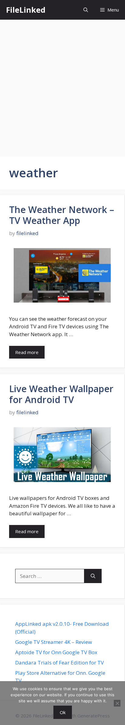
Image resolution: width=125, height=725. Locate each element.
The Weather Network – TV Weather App (61, 215)
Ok (63, 712)
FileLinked (26, 10)
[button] (85, 10)
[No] (117, 703)
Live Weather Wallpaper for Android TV (61, 394)
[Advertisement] (62, 85)
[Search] (93, 576)
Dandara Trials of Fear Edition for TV (59, 662)
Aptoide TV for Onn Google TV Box (56, 652)
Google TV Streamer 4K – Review (53, 641)
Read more (27, 352)
